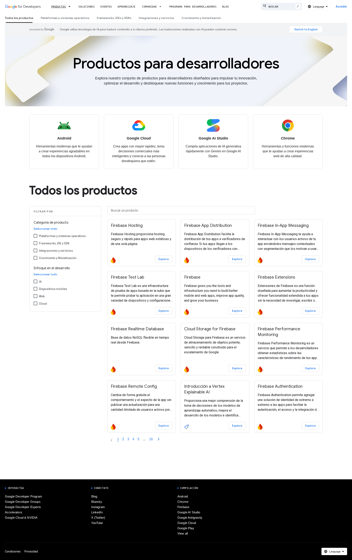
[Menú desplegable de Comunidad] (161, 6)
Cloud (43, 303)
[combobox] (281, 6)
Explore (163, 259)
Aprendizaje (126, 6)
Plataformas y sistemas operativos (65, 18)
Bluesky (96, 501)
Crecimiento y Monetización (57, 258)
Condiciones (13, 551)
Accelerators (13, 512)
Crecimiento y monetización (201, 18)
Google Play (185, 528)
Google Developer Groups (23, 501)
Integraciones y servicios (156, 18)
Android (182, 496)
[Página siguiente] (158, 439)
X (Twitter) (98, 517)
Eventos (106, 6)
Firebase (183, 507)
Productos (58, 6)
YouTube (97, 523)
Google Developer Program (23, 496)
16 (151, 439)
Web (42, 296)
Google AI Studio (188, 512)
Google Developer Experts (23, 507)
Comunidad (149, 6)
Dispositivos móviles (53, 289)
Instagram (98, 507)
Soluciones (86, 6)
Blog (225, 6)
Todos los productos (19, 18)
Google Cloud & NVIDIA (21, 517)
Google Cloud (186, 523)
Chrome (182, 501)
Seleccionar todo (45, 229)
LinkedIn (97, 512)
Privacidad (31, 551)
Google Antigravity (189, 517)
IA (40, 281)
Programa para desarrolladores (193, 6)
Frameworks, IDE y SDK (54, 243)
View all (182, 533)
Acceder (341, 6)
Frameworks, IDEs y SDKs (114, 18)
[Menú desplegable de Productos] (71, 6)
